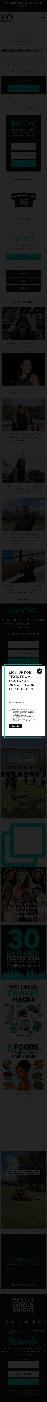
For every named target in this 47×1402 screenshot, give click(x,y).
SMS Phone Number (17, 703)
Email (11, 695)
